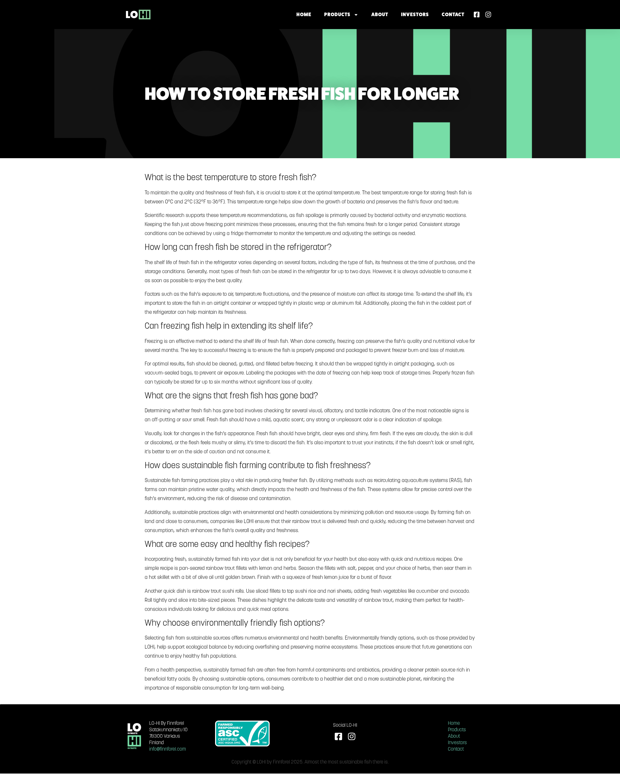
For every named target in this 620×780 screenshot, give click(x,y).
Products (337, 14)
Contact (453, 14)
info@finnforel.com (167, 749)
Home (454, 723)
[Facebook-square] (476, 14)
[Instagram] (488, 14)
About (379, 14)
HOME (303, 14)
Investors (415, 14)
